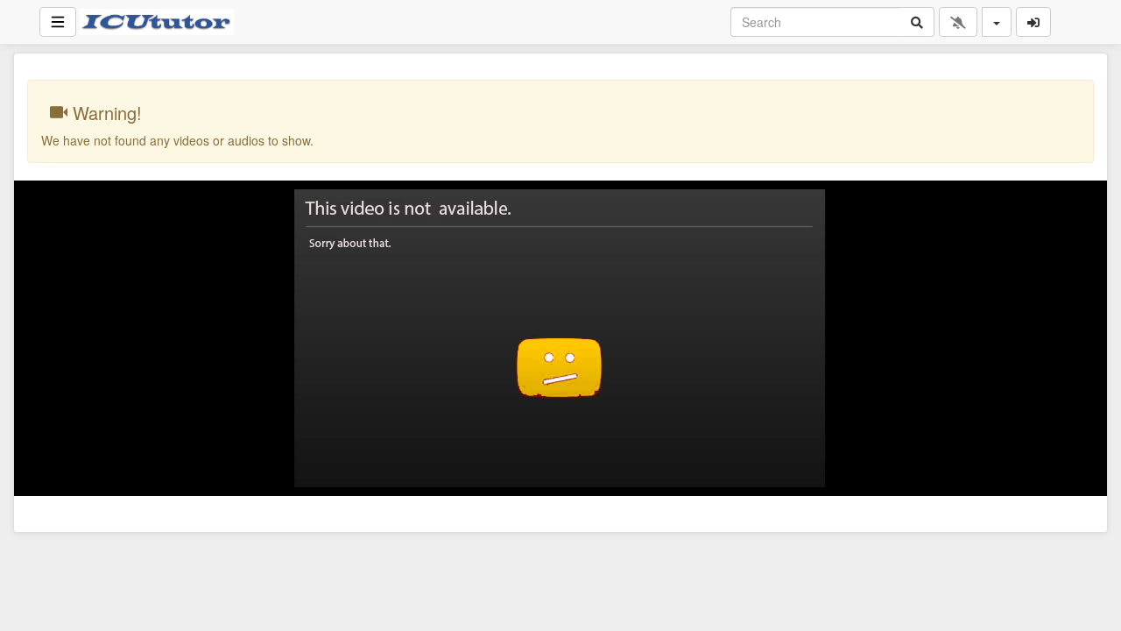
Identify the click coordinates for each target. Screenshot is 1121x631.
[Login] (1033, 22)
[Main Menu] (57, 22)
